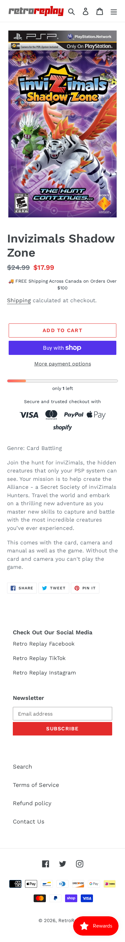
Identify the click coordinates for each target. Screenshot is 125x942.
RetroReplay (72, 920)
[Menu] (114, 10)
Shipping (19, 300)
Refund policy (32, 803)
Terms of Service (36, 784)
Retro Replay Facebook (44, 643)
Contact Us (28, 821)
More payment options (62, 364)
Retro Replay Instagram (44, 672)
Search (22, 766)
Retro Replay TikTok (39, 658)
